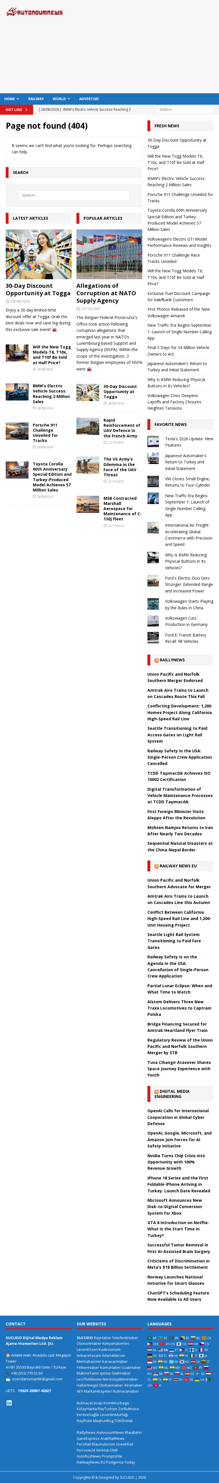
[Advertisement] (149, 46)
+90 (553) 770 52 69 (26, 1373)
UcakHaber (131, 1367)
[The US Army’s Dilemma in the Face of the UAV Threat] (87, 465)
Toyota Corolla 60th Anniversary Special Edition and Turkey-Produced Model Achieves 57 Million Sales (52, 477)
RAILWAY (36, 98)
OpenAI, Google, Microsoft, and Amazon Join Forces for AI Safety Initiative (179, 1139)
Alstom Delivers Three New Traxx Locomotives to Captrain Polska (179, 1008)
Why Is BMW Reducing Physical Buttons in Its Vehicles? (186, 561)
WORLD (59, 98)
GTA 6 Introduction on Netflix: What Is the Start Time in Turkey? (178, 1229)
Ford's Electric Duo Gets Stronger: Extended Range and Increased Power (189, 584)
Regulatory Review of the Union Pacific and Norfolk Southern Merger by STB (180, 1046)
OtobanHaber (111, 1385)
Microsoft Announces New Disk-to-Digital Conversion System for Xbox (174, 1206)
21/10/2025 (116, 481)
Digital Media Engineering (172, 1094)
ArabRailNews (112, 1438)
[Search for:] (184, 109)
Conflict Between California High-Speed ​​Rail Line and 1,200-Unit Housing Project (179, 918)
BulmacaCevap (90, 1402)
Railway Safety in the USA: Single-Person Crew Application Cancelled (179, 757)
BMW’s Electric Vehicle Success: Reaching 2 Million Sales (51, 393)
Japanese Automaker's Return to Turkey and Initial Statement (185, 462)
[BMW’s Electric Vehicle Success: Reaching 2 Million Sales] (17, 392)
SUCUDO (85, 1337)
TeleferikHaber (125, 1337)
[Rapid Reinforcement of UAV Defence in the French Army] (87, 426)
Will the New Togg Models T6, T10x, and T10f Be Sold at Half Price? (52, 354)
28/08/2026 (20, 301)
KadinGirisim (110, 1349)
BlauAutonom (103, 1444)
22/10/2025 (91, 308)
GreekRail (124, 1444)
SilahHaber (121, 1373)
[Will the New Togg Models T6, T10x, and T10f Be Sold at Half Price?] (17, 353)
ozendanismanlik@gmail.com (37, 1378)
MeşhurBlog (103, 1420)
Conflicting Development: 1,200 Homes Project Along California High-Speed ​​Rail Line (179, 712)
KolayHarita (87, 1408)
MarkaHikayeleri (98, 1391)
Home (9, 98)
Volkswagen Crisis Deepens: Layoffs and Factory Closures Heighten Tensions (174, 402)
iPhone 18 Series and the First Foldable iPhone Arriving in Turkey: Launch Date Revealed (178, 1184)
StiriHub (103, 1450)
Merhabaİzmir (89, 1361)
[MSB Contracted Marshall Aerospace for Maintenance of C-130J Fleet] (87, 504)
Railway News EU (178, 866)
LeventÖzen (87, 1349)
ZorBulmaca (128, 1408)
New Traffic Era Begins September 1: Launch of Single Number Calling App (179, 331)
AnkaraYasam (89, 1355)
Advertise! (89, 98)
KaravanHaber (115, 1361)
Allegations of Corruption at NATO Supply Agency (106, 293)
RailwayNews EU (91, 1462)
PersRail (84, 1444)
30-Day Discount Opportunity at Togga (38, 289)
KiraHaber (133, 1385)
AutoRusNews (89, 1456)
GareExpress (88, 1438)
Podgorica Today (120, 1462)
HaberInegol (87, 1385)
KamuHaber (110, 1367)
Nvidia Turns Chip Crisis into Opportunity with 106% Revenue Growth (176, 1162)
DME (114, 1450)
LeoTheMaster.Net (93, 1379)
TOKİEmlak (123, 1420)
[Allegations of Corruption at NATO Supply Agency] (109, 254)
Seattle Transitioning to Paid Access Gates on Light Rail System (177, 734)
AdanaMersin (113, 1355)
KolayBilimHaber (124, 1379)
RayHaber (102, 1337)
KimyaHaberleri (115, 1343)
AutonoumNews (110, 1432)
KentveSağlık (88, 1414)
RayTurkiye (107, 1408)
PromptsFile (112, 1456)
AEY (80, 1391)
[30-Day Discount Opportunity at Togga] (39, 254)
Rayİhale (84, 1420)
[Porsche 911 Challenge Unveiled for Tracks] (17, 431)
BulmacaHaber (126, 1391)
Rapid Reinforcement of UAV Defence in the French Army (122, 428)
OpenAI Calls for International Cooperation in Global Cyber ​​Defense (178, 1117)
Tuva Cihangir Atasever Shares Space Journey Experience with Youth (179, 1069)
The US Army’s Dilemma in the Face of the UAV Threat (120, 466)
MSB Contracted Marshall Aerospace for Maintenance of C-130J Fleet (123, 508)
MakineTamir (88, 1373)
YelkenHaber (88, 1367)
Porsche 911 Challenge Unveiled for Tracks (45, 432)
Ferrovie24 (86, 1450)
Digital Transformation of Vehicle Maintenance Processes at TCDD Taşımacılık (180, 795)
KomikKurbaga (116, 1402)
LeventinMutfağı (114, 1414)
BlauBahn (133, 1432)
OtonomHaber (89, 1343)
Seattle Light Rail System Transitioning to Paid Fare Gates (174, 941)
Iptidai (105, 1373)
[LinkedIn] (9, 1402)
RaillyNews (172, 660)
